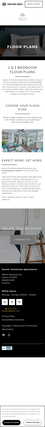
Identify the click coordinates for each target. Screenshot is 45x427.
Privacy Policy (8, 316)
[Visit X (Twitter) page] (5, 302)
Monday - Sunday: (10, 294)
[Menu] (4, 4)
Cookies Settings (32, 422)
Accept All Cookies (11, 422)
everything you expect (12, 170)
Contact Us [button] (22, 239)
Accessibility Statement (13, 319)
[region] (22, 416)
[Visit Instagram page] (12, 302)
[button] (34, 4)
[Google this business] (19, 302)
